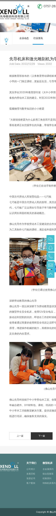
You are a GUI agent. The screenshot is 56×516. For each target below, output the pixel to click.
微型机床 (48, 463)
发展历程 (30, 474)
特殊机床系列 (49, 483)
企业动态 (24, 38)
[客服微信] (50, 239)
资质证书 (30, 478)
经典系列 (47, 478)
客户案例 (30, 483)
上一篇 (20, 436)
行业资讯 (38, 38)
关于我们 (31, 463)
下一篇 (41, 436)
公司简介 (30, 469)
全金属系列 (48, 469)
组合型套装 (48, 474)
